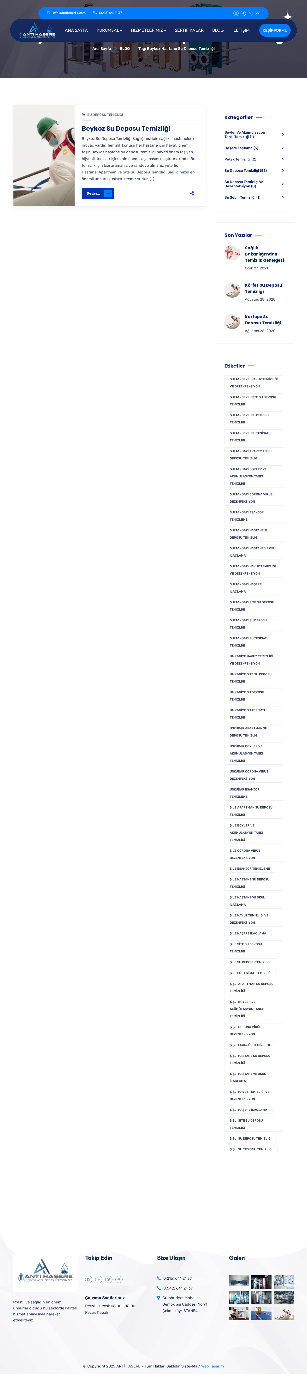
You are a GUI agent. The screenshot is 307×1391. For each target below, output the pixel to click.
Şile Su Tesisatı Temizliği (251, 973)
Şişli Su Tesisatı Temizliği (251, 1149)
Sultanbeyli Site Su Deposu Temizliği (253, 400)
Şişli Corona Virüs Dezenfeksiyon (245, 1030)
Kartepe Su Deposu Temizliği (263, 320)
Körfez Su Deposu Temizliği (263, 288)
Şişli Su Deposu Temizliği (251, 1138)
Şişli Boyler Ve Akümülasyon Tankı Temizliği (246, 1009)
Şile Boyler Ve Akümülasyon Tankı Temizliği (246, 833)
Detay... (93, 193)
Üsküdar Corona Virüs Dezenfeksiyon (249, 775)
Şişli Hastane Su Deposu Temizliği (250, 1059)
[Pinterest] (166, 193)
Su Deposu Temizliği (105, 115)
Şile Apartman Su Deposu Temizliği (251, 811)
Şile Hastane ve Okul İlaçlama (247, 901)
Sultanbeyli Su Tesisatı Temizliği (250, 436)
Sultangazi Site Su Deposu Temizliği (252, 605)
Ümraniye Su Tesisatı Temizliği (247, 713)
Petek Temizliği (240, 159)
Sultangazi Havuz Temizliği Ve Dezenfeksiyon (253, 570)
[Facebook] (146, 193)
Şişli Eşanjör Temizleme (250, 1045)
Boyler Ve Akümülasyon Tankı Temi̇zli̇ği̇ (244, 134)
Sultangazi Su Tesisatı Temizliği (249, 641)
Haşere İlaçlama (241, 148)
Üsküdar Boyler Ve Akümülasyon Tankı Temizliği (246, 753)
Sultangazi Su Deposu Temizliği (248, 623)
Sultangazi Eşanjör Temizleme (247, 516)
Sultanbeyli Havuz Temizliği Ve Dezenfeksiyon (254, 382)
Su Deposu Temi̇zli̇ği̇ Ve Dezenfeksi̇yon (243, 184)
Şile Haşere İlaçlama (248, 933)
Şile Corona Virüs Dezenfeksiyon (245, 854)
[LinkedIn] (176, 193)
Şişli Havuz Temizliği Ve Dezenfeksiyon (249, 1095)
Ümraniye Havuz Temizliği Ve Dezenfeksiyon (251, 659)
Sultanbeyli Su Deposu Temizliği (249, 418)
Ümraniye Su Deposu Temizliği (247, 695)
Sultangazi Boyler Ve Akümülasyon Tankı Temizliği (248, 476)
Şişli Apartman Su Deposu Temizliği (251, 987)
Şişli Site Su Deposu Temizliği (246, 1124)
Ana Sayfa (101, 48)
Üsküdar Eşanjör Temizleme (245, 793)
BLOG (125, 48)
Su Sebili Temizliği (242, 197)
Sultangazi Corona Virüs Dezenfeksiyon (251, 498)
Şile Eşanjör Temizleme (250, 868)
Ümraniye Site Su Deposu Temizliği (251, 677)
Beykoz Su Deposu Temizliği (126, 128)
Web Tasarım (212, 1366)
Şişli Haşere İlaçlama (248, 1110)
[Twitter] (156, 193)
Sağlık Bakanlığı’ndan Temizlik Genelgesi (264, 254)
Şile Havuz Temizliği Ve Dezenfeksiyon (249, 919)
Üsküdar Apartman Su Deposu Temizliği (248, 731)
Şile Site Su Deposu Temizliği (246, 947)
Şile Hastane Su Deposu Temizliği (249, 883)
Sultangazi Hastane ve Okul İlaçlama (253, 552)
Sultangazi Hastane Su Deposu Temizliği (249, 534)
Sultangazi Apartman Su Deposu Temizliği (251, 454)
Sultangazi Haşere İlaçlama (246, 588)
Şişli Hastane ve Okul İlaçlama (248, 1077)
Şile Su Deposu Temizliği (250, 962)
